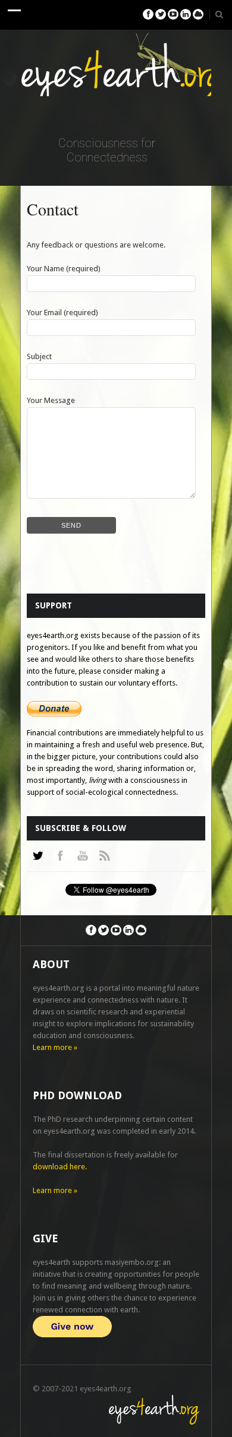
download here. (60, 1166)
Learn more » (55, 1047)
